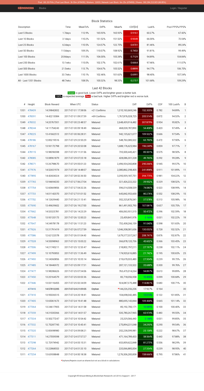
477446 (32, 283)
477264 (32, 348)
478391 (32, 116)
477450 (32, 277)
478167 (32, 146)
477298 (32, 342)
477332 (32, 324)
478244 (32, 128)
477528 (32, 241)
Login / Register (178, 8)
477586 (32, 235)
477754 (32, 187)
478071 (32, 163)
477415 (32, 289)
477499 (32, 253)
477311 (32, 336)
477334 (32, 318)
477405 (32, 301)
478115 (32, 152)
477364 (32, 307)
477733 (32, 193)
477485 (32, 265)
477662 (32, 211)
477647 (32, 223)
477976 (32, 169)
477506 (32, 247)
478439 (32, 110)
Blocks (42, 8)
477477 (32, 271)
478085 (32, 158)
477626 (32, 229)
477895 (32, 175)
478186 (32, 140)
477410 (32, 295)
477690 (32, 205)
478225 (32, 134)
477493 (32, 259)
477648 (32, 217)
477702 (32, 199)
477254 (32, 354)
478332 (32, 122)
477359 (32, 312)
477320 (32, 330)
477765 (32, 181)
